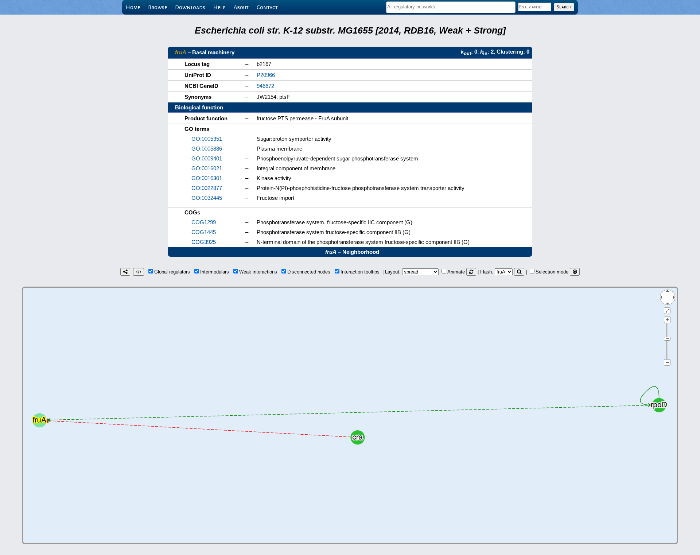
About (241, 7)
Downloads (190, 7)
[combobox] (451, 7)
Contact (267, 7)
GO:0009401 (206, 158)
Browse (157, 7)
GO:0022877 (206, 188)
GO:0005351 (206, 139)
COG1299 (203, 222)
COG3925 (203, 242)
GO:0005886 (206, 148)
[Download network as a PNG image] (125, 272)
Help (219, 7)
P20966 (266, 75)
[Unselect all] (575, 272)
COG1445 (203, 232)
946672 (265, 86)
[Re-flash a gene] (519, 272)
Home (133, 7)
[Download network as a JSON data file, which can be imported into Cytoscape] (138, 272)
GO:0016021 (206, 168)
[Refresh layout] (471, 272)
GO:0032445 (206, 198)
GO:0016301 (206, 178)
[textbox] (450, 7)
